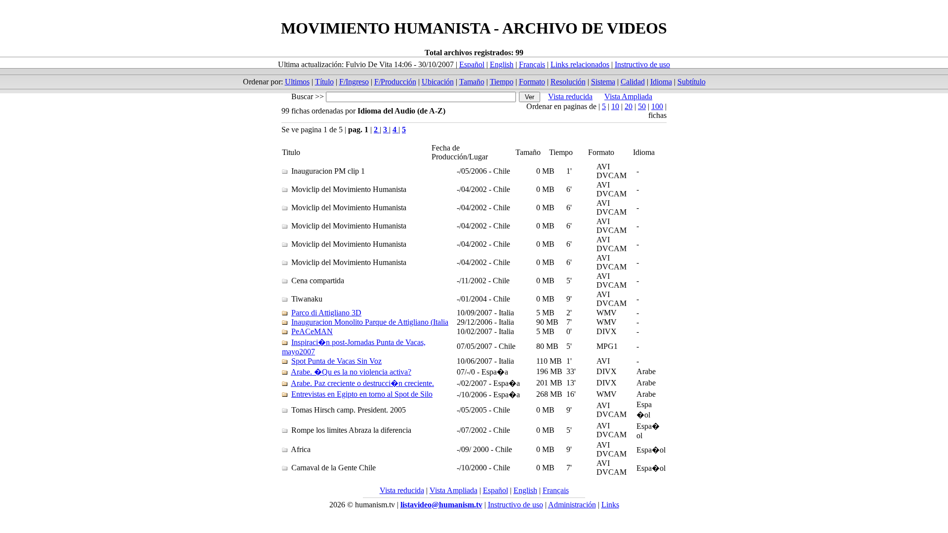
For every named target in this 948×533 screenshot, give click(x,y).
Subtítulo (691, 81)
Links (610, 504)
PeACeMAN (312, 331)
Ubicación (438, 81)
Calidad (633, 81)
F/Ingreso (354, 81)
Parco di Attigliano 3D (326, 312)
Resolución (568, 81)
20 (628, 106)
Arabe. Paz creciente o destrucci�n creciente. (362, 383)
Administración (572, 504)
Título (324, 81)
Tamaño (471, 81)
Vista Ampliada (628, 96)
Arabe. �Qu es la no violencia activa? (351, 372)
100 (657, 106)
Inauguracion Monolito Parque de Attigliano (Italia (369, 322)
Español (471, 64)
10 (615, 106)
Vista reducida (570, 96)
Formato (532, 81)
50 (642, 106)
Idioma (661, 81)
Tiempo (502, 81)
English (502, 64)
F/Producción (395, 81)
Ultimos (297, 81)
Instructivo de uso (642, 64)
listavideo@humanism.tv (441, 504)
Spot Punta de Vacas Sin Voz (336, 361)
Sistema (603, 81)
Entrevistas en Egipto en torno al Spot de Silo (362, 394)
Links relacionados (580, 64)
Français (532, 64)
